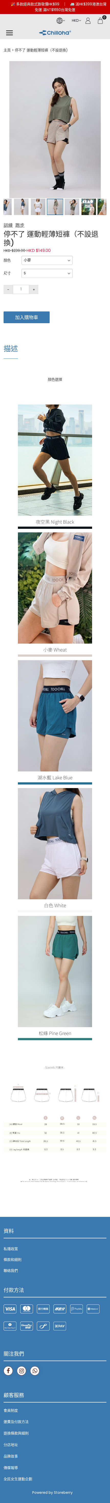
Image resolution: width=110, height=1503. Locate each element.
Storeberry (63, 1492)
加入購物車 (26, 317)
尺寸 (7, 273)
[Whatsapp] (34, 1370)
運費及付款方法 (16, 1421)
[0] (100, 20)
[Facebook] (8, 1370)
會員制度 (11, 1410)
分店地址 (11, 1444)
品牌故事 (11, 1456)
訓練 (8, 225)
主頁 (7, 50)
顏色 (7, 260)
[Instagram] (21, 1370)
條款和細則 (12, 1259)
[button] (102, 66)
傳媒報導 (11, 1467)
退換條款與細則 (16, 1433)
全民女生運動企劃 (18, 1479)
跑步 (20, 225)
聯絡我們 (11, 1270)
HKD (75, 20)
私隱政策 (11, 1248)
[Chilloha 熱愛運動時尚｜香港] (55, 33)
